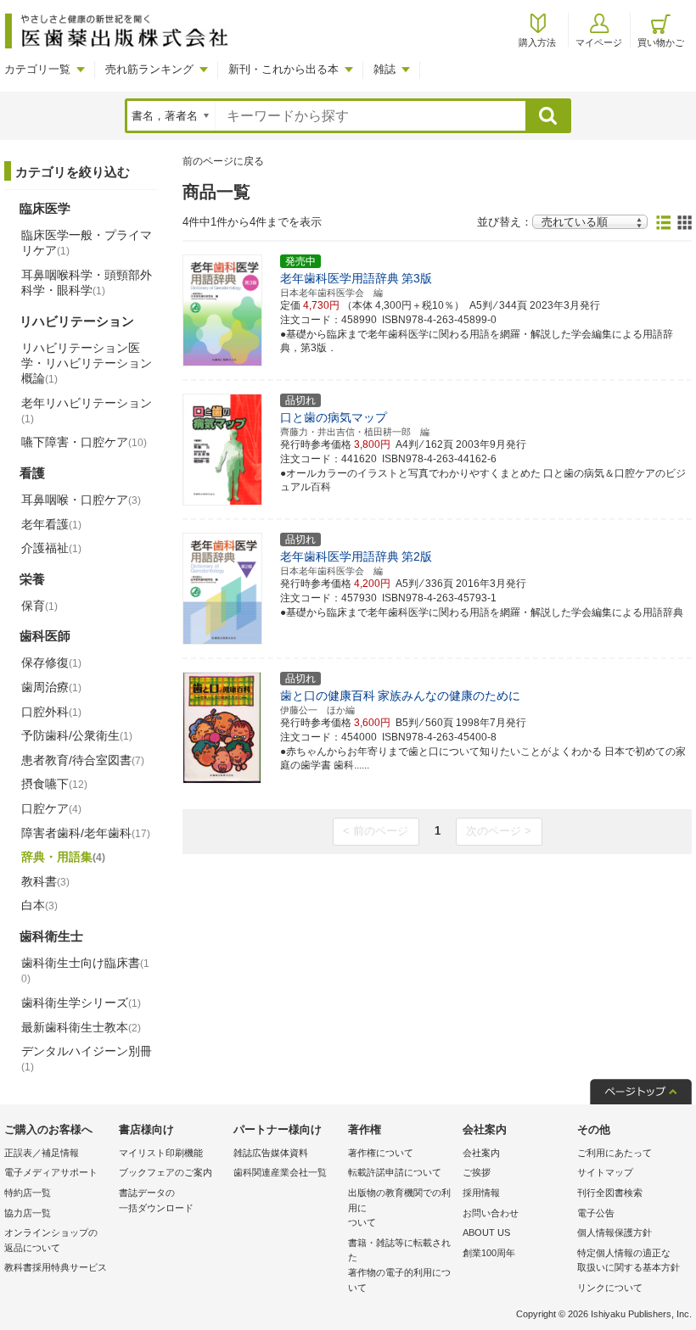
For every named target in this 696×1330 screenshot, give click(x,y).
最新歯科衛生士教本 (81, 1027)
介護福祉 (51, 548)
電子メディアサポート (51, 1172)
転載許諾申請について (394, 1172)
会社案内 (481, 1153)
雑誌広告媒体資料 (270, 1153)
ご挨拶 (477, 1172)
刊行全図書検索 (610, 1193)
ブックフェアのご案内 (165, 1172)
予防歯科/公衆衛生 (76, 735)
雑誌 (384, 69)
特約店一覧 (27, 1193)
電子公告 (596, 1213)
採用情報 (481, 1193)
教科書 (45, 881)
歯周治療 (51, 687)
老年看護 (51, 524)
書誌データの (156, 1200)
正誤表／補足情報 (41, 1153)
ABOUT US (486, 1232)
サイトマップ (605, 1172)
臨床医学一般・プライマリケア (86, 242)
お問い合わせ (491, 1213)
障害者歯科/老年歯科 (85, 833)
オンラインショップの (51, 1240)
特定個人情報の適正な (628, 1260)
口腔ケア (51, 808)
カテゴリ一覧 (37, 69)
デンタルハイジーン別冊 (86, 1058)
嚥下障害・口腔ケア (84, 442)
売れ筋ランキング (149, 69)
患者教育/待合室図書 (82, 760)
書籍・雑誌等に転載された (399, 1265)
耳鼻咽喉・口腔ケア (81, 499)
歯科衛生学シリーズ (81, 1002)
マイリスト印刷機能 (161, 1153)
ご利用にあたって (614, 1153)
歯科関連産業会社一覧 (280, 1172)
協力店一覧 (27, 1213)
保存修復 (51, 662)
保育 (39, 605)
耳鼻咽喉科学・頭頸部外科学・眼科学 (86, 282)
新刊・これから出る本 (283, 69)
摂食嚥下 (54, 784)
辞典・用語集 (63, 856)
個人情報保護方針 (614, 1232)
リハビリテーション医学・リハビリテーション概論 (86, 363)
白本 (39, 905)
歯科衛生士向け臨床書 (85, 971)
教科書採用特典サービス (55, 1267)
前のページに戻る (223, 161)
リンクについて (610, 1287)
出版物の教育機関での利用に (399, 1207)
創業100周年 (489, 1253)
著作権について (380, 1153)
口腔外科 (51, 711)
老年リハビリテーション (86, 410)
